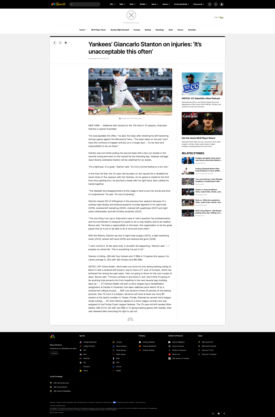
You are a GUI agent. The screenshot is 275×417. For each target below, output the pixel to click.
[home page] (58, 4)
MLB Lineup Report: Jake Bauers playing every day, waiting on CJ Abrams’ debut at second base (208, 212)
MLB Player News (98, 30)
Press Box (91, 402)
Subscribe (54, 353)
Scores (180, 30)
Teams (82, 30)
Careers (59, 402)
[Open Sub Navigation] (114, 4)
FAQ (75, 402)
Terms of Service (140, 402)
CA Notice (131, 402)
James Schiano (200, 173)
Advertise (52, 402)
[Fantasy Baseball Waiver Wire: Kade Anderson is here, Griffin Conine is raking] (188, 171)
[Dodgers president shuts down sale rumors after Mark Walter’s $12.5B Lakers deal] (188, 160)
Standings (160, 30)
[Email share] (66, 43)
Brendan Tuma (199, 215)
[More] (210, 4)
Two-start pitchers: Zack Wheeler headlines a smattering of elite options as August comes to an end (208, 180)
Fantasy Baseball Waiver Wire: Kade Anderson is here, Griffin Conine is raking (207, 170)
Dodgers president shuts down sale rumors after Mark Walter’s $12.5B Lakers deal (208, 159)
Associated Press (200, 163)
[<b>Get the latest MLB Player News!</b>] (202, 123)
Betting (148, 30)
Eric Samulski (209, 173)
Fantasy (137, 30)
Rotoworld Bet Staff (201, 194)
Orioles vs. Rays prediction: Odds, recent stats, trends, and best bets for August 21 (208, 190)
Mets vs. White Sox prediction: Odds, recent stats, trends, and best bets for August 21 (208, 201)
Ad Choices (99, 402)
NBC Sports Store (82, 402)
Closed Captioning (67, 402)
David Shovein (199, 184)
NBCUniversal (61, 405)
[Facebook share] (54, 43)
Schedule (192, 30)
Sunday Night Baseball (120, 30)
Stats (171, 30)
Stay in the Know (56, 345)
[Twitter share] (60, 43)
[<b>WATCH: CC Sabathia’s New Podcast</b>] (202, 83)
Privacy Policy (107, 402)
